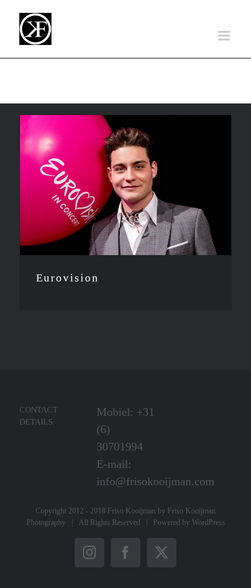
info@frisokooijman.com (155, 481)
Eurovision (67, 278)
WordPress (208, 522)
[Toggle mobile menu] (225, 35)
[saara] (125, 185)
